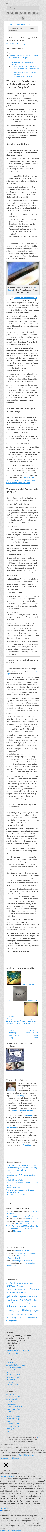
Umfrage (17, 1314)
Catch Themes (28, 1441)
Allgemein (10, 1394)
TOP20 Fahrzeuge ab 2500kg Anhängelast (22, 1226)
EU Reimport (11, 1411)
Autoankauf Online (21, 1251)
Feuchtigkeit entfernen (13, 1023)
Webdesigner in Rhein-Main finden (20, 1216)
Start (11, 24)
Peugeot (30, 1303)
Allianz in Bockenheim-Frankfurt (19, 1228)
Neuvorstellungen (13, 1419)
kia (18, 1300)
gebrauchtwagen (15, 1296)
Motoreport (17, 1231)
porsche (35, 1303)
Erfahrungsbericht (16, 1292)
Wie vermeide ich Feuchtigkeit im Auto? (26, 66)
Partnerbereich (12, 1385)
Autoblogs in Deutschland (25, 1253)
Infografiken (11, 1382)
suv (24, 1310)
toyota (36, 1310)
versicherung (29, 1314)
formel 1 (33, 1293)
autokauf (18, 1283)
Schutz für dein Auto (14, 1180)
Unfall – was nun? (13, 1187)
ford (28, 1293)
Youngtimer (11, 1431)
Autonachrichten (13, 1396)
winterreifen (33, 1317)
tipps (30, 1310)
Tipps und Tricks (23, 24)
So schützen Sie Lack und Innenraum (21, 1165)
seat (25, 1306)
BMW (9, 1285)
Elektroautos (23, 1289)
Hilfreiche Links (12, 1377)
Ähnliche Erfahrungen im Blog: (23, 76)
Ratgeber (11, 1305)
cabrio (14, 1286)
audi (13, 1283)
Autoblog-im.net (23, 1095)
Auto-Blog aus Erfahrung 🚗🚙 (28, 1437)
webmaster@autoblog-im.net (17, 1350)
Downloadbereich (13, 1375)
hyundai (33, 1296)
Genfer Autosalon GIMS (15, 1416)
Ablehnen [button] (15, 1458)
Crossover (21, 1286)
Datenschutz (11, 1372)
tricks (8, 1314)
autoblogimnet (24, 44)
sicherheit (32, 1306)
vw (20, 1317)
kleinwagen (26, 1299)
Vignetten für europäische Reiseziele (21, 1190)
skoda (9, 1310)
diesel (27, 1286)
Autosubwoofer (12, 1399)
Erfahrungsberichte (14, 1406)
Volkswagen (12, 1317)
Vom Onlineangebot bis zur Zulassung (21, 1168)
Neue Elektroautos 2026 (15, 1195)
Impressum (10, 1380)
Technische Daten (13, 1424)
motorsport (18, 1303)
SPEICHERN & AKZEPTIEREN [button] (11, 1530)
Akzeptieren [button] (5, 1458)
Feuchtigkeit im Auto (28, 1023)
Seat (8, 1421)
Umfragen (10, 1429)
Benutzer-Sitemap (13, 1370)
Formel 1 (9, 1414)
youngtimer (11, 1320)
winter (25, 1318)
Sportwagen (16, 1311)
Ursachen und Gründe (20, 60)
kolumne (36, 1300)
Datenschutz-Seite (7, 1476)
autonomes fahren (28, 1283)
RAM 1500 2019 (32, 1218)
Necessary (6, 1511)
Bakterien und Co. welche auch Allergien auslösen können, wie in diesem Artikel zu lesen (22, 480)
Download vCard (12, 1353)
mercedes (10, 1303)
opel (24, 1303)
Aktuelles (10, 1362)
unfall (23, 1314)
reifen (20, 1305)
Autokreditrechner (13, 1367)
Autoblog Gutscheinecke (16, 1365)
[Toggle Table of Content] (8, 53)
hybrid (27, 1297)
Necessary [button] (4, 1508)
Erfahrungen (28, 1115)
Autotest (9, 1401)
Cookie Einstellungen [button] (27, 1455)
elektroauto (12, 1289)
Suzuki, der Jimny (27, 1221)
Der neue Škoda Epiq (14, 1192)
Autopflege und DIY (22, 1223)
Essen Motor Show (13, 1409)
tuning (12, 1314)
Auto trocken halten (28, 1021)
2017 (8, 1283)
